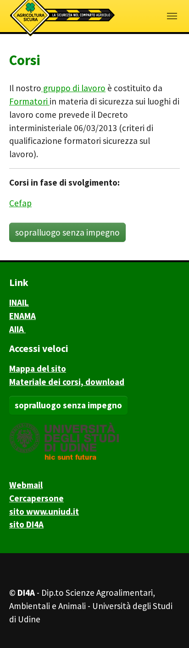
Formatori (29, 101)
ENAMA (22, 315)
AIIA (17, 329)
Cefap (20, 203)
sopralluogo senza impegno (67, 232)
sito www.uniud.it (44, 511)
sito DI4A (26, 524)
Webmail (26, 484)
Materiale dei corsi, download (66, 381)
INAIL (19, 302)
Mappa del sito (37, 368)
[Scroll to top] (166, 625)
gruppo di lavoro (73, 87)
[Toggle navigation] (172, 16)
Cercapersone (36, 498)
